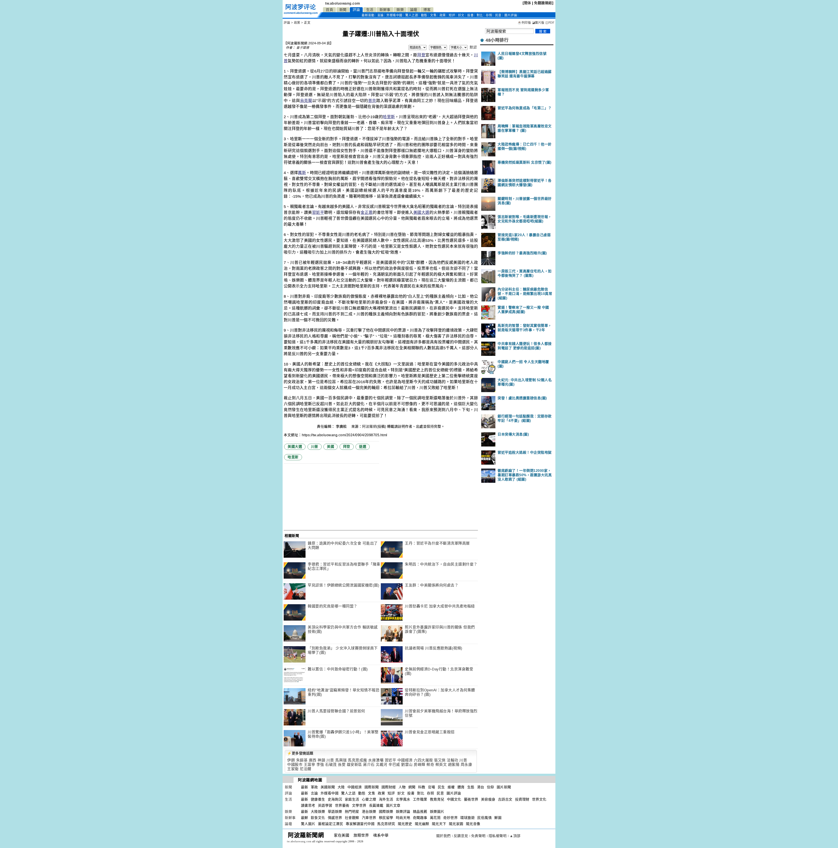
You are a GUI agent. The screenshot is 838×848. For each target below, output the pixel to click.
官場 (431, 787)
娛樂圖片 (437, 811)
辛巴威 (394, 765)
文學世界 (359, 805)
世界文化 (539, 799)
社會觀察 (352, 818)
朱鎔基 (302, 760)
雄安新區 (354, 765)
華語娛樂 (335, 811)
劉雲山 (407, 765)
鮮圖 (497, 818)
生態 (470, 787)
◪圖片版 (538, 22)
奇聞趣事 (420, 818)
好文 (461, 15)
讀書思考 (308, 805)
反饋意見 (461, 836)
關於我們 (443, 836)
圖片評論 (453, 793)
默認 (473, 47)
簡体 (527, 3)
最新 (368, 15)
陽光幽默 (422, 824)
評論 (356, 10)
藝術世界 (471, 799)
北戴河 (381, 765)
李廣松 (342, 426)
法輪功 (452, 760)
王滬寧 (309, 765)
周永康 (466, 765)
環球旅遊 (467, 818)
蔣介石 (369, 765)
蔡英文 (441, 765)
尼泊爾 (305, 769)
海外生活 (386, 799)
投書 (470, 15)
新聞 (343, 10)
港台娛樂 (369, 811)
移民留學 (386, 818)
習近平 (318, 212)
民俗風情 (484, 818)
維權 (451, 787)
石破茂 (331, 765)
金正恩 (367, 212)
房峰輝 (419, 765)
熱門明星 (352, 811)
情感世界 (335, 818)
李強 (320, 765)
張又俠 (440, 760)
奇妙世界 (450, 818)
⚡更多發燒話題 (300, 753)
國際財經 (388, 787)
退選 (362, 446)
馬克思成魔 (357, 760)
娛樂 (400, 10)
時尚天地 (403, 818)
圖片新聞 (504, 787)
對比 (480, 15)
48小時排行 (497, 40)
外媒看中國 (394, 15)
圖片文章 (393, 805)
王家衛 (293, 769)
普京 (372, 101)
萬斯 (302, 173)
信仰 (490, 787)
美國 (330, 446)
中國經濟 (405, 760)
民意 (498, 15)
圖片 (510, 15)
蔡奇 (430, 765)
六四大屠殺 (423, 760)
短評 (452, 15)
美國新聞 (328, 787)
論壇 (413, 10)
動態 (424, 15)
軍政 (314, 787)
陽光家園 (456, 824)
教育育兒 (437, 799)
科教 (421, 787)
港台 (480, 787)
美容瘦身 (488, 799)
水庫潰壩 (375, 760)
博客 (427, 10)
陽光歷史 (405, 824)
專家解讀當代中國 (360, 824)
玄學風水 (403, 799)
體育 (461, 787)
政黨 (443, 15)
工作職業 (420, 799)
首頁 (329, 10)
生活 (369, 10)
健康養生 (318, 799)
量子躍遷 (302, 47)
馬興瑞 (341, 760)
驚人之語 (411, 15)
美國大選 (421, 212)
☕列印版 (524, 22)
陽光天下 (439, 824)
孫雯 (341, 765)
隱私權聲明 (498, 836)
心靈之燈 (369, 799)
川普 (314, 446)
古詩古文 (505, 799)
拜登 (421, 55)
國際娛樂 (386, 811)
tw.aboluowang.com (342, 3)
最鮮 (304, 818)
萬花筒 (435, 818)
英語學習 (325, 805)
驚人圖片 (308, 824)
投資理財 (522, 799)
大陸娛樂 (318, 811)
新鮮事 (385, 10)
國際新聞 (371, 787)
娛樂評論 (403, 811)
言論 (380, 15)
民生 (441, 787)
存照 (489, 15)
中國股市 (294, 765)
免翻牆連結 (543, 3)
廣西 (312, 760)
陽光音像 (473, 824)
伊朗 (291, 760)
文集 (433, 15)
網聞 (412, 787)
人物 (402, 787)
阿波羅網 (369, 426)
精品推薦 (420, 811)
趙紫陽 (454, 765)
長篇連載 (376, 805)
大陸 (341, 787)
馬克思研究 (386, 824)
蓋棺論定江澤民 (330, 824)
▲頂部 (515, 836)
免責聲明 (478, 836)
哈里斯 (389, 117)
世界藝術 (342, 805)
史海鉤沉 (335, 799)
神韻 (321, 760)
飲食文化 (318, 818)
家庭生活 (352, 799)
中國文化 (454, 799)
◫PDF (549, 22)
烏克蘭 (306, 101)
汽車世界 (369, 818)
